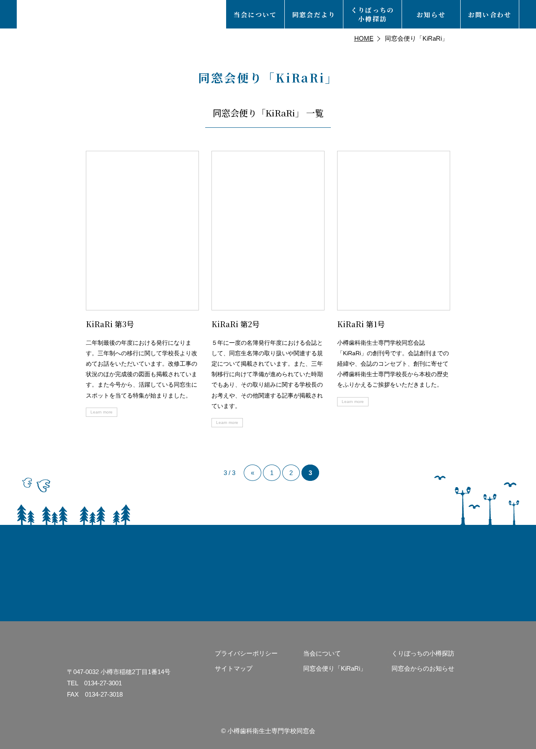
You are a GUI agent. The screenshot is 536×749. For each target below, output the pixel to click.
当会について (322, 653)
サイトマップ (234, 668)
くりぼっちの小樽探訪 (423, 653)
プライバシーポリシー (246, 653)
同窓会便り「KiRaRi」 (334, 668)
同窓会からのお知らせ (423, 668)
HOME (364, 38)
